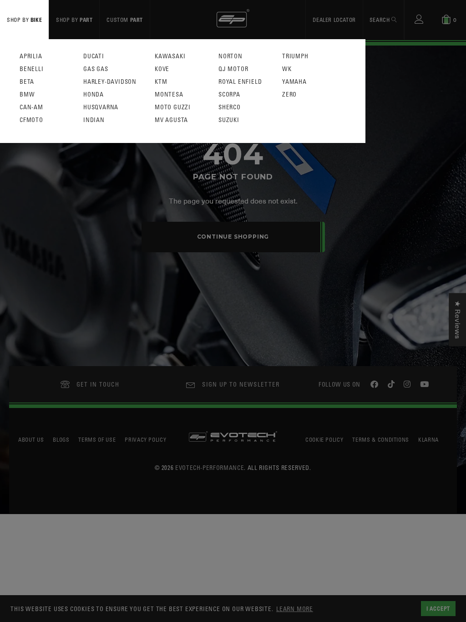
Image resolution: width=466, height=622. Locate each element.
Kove (162, 69)
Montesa (169, 94)
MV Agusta (171, 120)
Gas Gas (95, 69)
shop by (24, 19)
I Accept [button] (438, 608)
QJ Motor (233, 69)
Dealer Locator (334, 19)
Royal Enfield (240, 81)
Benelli (32, 69)
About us (31, 439)
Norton (230, 56)
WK (287, 69)
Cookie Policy (324, 439)
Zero (289, 94)
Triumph (295, 56)
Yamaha (294, 81)
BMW (27, 94)
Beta (27, 81)
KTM (161, 81)
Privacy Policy (145, 439)
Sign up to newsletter (240, 384)
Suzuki (228, 120)
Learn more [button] (294, 608)
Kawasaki (170, 56)
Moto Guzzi (173, 107)
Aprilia (31, 56)
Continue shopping (233, 236)
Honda (93, 94)
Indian (94, 120)
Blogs (61, 439)
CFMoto (31, 120)
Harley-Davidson (110, 81)
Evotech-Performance (209, 467)
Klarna (428, 439)
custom (124, 19)
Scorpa (229, 94)
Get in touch (98, 384)
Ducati (93, 56)
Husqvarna (100, 107)
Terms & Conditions (380, 439)
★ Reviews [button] (457, 320)
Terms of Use (97, 439)
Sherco (229, 107)
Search (380, 19)
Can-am (31, 107)
